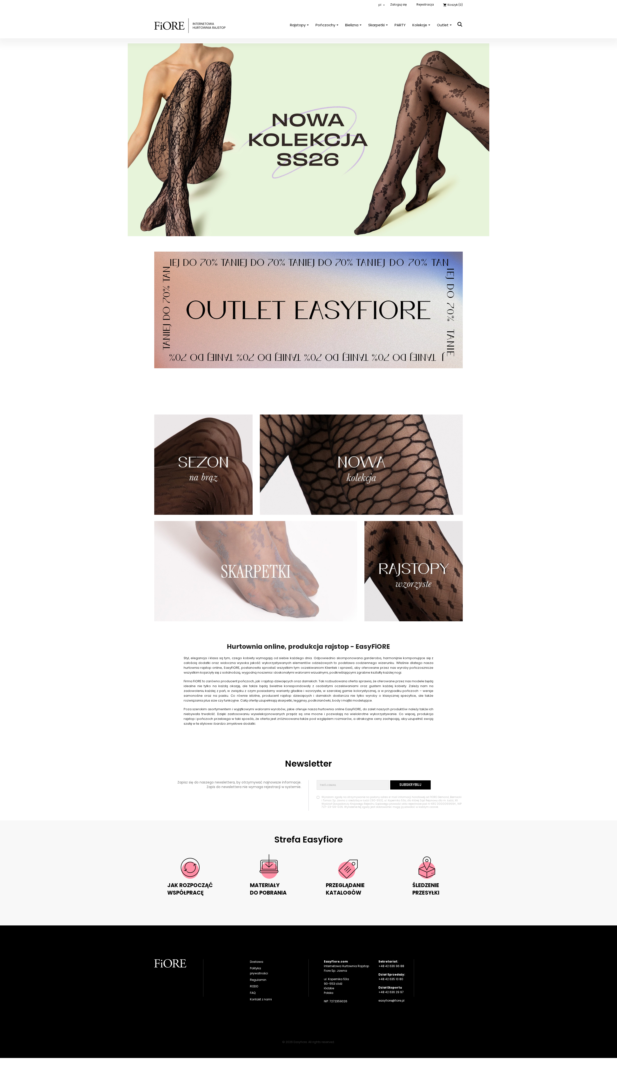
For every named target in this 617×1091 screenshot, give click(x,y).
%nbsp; (203, 465)
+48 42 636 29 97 (391, 992)
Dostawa (256, 962)
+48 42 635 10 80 (390, 979)
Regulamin (258, 980)
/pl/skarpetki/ (255, 571)
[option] (308, 139)
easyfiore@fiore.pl (391, 1000)
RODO (254, 986)
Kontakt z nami (261, 999)
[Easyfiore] (170, 963)
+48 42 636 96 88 (391, 966)
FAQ (252, 993)
